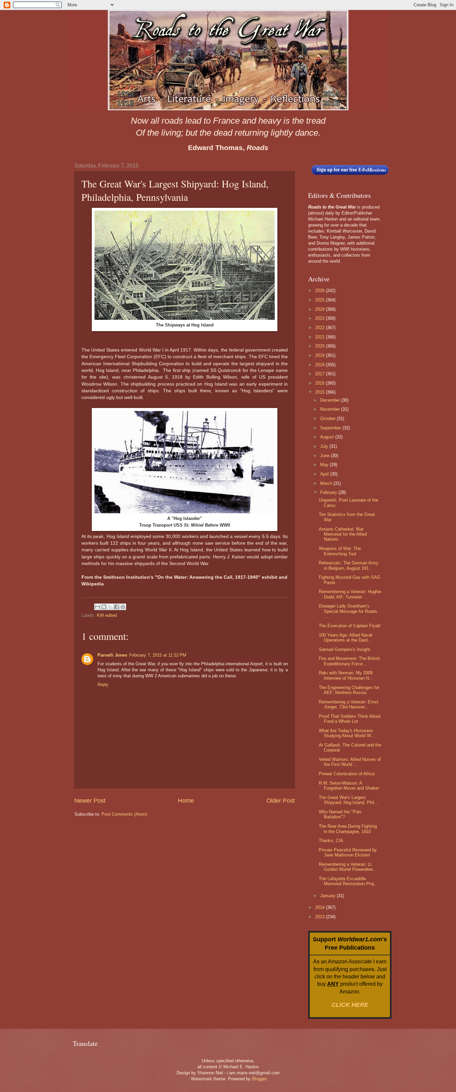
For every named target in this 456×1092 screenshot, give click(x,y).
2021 (320, 336)
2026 (320, 290)
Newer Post (89, 800)
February (329, 492)
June (325, 455)
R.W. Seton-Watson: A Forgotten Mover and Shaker (349, 786)
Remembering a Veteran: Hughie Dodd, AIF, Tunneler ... (350, 594)
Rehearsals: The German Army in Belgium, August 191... (349, 565)
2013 (320, 916)
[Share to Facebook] (116, 606)
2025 (320, 299)
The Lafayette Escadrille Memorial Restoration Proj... (348, 881)
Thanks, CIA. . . (334, 840)
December (330, 400)
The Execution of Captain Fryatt (350, 625)
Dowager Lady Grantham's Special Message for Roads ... (348, 611)
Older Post (280, 800)
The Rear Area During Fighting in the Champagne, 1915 (348, 829)
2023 (320, 318)
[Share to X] (110, 606)
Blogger (259, 1078)
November (330, 409)
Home (186, 800)
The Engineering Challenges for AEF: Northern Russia (349, 690)
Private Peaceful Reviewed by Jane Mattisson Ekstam (348, 852)
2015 (320, 392)
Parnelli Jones (112, 655)
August (327, 436)
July (324, 446)
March (326, 483)
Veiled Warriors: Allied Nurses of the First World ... (350, 762)
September (331, 427)
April (325, 473)
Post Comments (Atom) (124, 814)
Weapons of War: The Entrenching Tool (340, 551)
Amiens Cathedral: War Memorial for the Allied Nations (343, 534)
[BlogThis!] (103, 606)
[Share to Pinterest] (123, 606)
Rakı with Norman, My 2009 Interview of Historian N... (346, 675)
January (328, 895)
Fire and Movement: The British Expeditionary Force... (349, 661)
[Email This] (97, 606)
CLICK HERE (349, 1004)
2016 (320, 383)
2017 (320, 373)
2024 (320, 309)
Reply (102, 684)
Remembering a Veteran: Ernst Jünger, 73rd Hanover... (348, 704)
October (328, 418)
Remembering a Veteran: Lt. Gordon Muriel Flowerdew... (347, 867)
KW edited (107, 615)
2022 (320, 327)
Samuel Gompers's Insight (344, 649)
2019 (320, 355)
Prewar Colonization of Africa (347, 773)
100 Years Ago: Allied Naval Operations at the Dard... (345, 638)
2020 (320, 346)
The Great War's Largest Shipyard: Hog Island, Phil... (348, 800)
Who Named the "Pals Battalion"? (340, 814)
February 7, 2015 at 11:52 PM (157, 655)
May (325, 464)
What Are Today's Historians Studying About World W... (347, 733)
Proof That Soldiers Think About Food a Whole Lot (350, 719)
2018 (320, 364)
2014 (320, 907)
